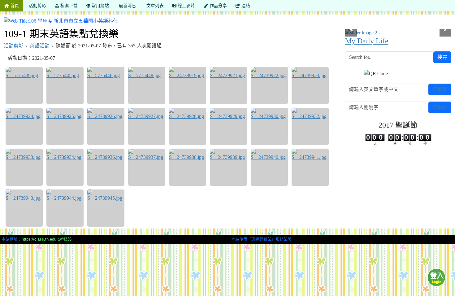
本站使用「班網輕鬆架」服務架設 (261, 239)
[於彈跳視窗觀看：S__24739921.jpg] (228, 85)
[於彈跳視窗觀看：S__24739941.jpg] (310, 167)
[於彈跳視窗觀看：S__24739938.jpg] (187, 167)
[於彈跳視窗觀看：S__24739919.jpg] (187, 85)
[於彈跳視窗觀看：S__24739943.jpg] (24, 208)
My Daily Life (366, 41)
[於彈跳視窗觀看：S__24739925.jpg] (65, 126)
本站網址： (37, 239)
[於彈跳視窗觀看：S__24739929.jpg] (228, 126)
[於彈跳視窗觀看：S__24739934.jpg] (65, 167)
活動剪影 (14, 45)
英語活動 (40, 45)
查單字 (439, 89)
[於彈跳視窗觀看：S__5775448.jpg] (146, 85)
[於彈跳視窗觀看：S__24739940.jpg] (269, 167)
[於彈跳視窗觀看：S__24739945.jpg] (105, 208)
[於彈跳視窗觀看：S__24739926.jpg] (105, 126)
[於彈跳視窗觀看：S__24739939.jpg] (228, 167)
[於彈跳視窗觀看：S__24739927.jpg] (146, 126)
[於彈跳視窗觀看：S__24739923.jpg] (310, 85)
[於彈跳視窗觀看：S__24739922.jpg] (269, 85)
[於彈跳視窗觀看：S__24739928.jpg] (187, 126)
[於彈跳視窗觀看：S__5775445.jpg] (65, 85)
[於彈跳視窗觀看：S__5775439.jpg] (24, 85)
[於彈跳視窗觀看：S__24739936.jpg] (105, 167)
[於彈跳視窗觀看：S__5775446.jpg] (105, 85)
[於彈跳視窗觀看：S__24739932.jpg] (310, 126)
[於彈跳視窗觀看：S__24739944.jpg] (65, 208)
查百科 (439, 107)
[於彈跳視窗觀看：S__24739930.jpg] (269, 126)
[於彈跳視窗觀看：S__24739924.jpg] (24, 126)
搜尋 (442, 57)
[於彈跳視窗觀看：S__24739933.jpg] (24, 167)
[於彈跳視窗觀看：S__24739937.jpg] (146, 167)
